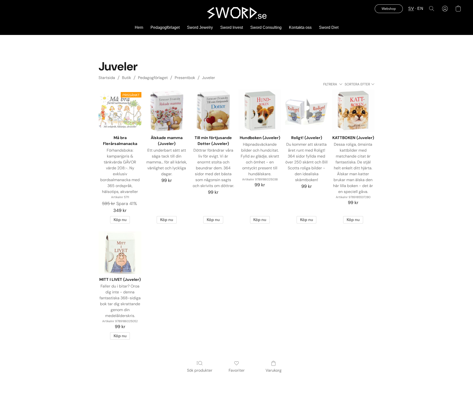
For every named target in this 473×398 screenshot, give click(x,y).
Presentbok (185, 77)
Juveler (208, 77)
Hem (139, 27)
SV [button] (411, 8)
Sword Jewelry (200, 27)
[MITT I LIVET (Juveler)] (120, 252)
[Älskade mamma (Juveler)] (166, 111)
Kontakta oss (300, 27)
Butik (126, 77)
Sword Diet (328, 27)
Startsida (107, 77)
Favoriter (237, 370)
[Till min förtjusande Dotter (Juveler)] (213, 111)
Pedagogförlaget (165, 27)
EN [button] (420, 8)
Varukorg (274, 370)
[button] (236, 12)
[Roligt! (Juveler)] (306, 111)
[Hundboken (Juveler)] (259, 111)
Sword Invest (231, 27)
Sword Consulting (266, 27)
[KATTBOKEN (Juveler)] (353, 111)
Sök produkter (199, 370)
